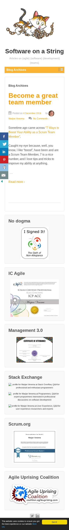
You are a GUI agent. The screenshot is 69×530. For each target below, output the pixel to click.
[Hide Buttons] (2, 181)
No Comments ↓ (41, 118)
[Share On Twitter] (4, 144)
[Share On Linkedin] (4, 152)
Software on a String (34, 51)
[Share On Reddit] (4, 167)
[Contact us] (4, 175)
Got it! (54, 522)
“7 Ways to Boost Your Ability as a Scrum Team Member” (33, 132)
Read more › (16, 181)
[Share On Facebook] (4, 136)
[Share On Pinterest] (4, 160)
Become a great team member (33, 99)
